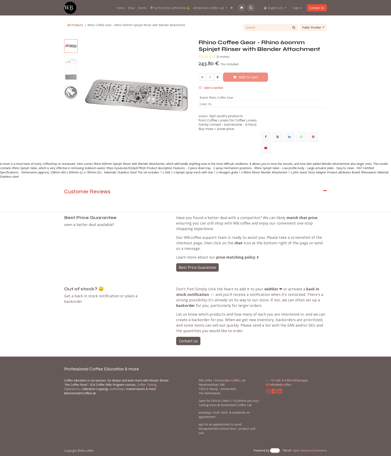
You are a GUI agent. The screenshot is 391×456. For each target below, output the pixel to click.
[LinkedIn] (289, 137)
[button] (251, 8)
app (201, 424)
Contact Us (317, 8)
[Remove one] (202, 77)
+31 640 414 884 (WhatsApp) (289, 380)
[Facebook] (266, 137)
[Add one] (217, 77)
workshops (117, 389)
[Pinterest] (313, 137)
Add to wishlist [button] (213, 88)
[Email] (266, 148)
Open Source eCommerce (310, 450)
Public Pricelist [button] (312, 27)
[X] (277, 137)
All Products (75, 25)
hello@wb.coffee (280, 385)
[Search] (294, 27)
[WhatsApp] (301, 137)
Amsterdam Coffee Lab (230, 380)
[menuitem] (120, 8)
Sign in (297, 8)
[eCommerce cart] (241, 8)
